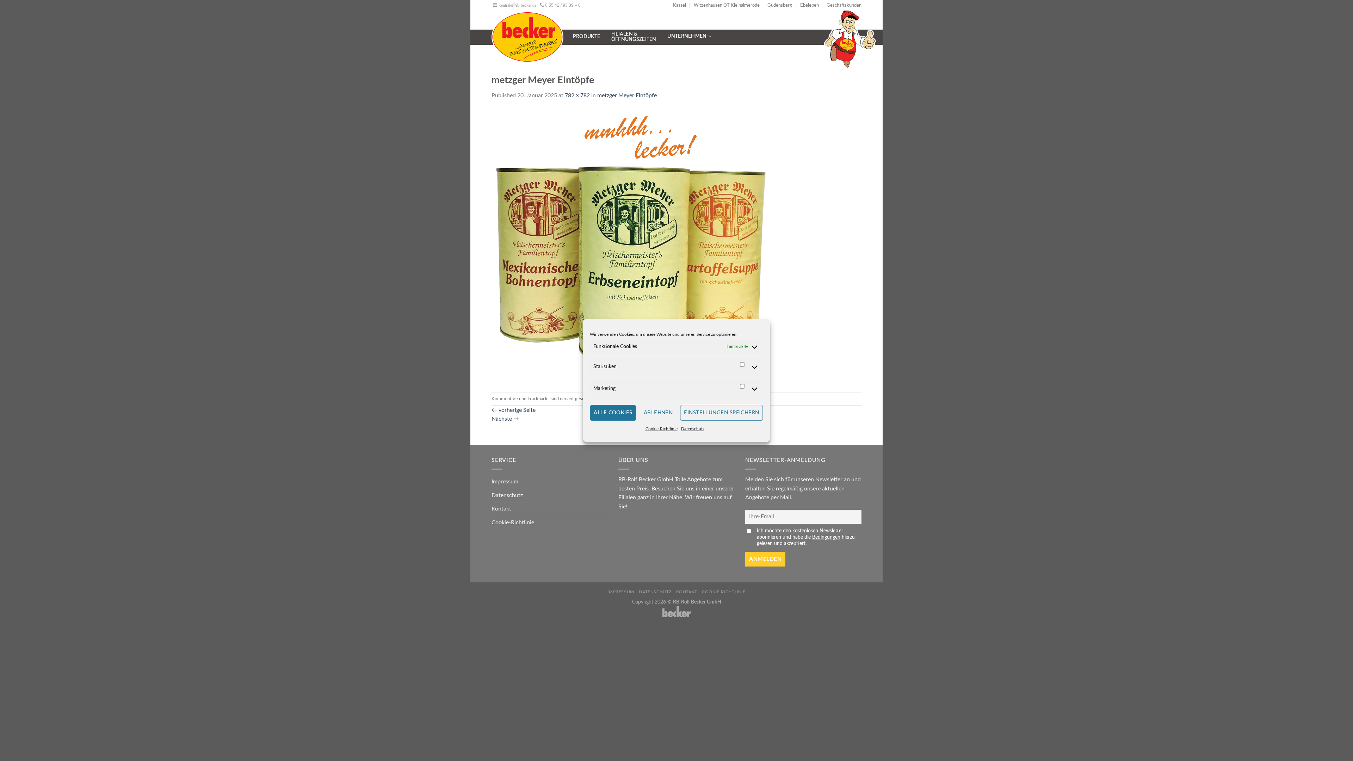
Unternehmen (686, 36)
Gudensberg (779, 5)
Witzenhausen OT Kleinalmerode (727, 5)
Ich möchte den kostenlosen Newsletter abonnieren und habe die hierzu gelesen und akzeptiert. (806, 537)
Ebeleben (809, 5)
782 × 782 (577, 95)
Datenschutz (692, 429)
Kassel (679, 5)
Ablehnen (658, 412)
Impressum (505, 481)
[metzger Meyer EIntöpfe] (629, 246)
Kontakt (501, 509)
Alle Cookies (613, 412)
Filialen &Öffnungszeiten (633, 37)
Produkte (586, 36)
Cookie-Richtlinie (661, 429)
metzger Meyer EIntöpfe (627, 95)
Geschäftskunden (844, 5)
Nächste (505, 419)
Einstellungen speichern (721, 412)
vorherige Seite (514, 410)
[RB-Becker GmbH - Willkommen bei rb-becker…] (527, 37)
